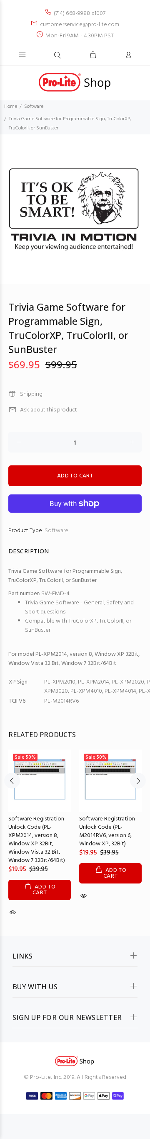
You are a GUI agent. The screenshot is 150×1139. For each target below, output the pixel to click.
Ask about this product (48, 410)
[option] (75, 209)
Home (10, 106)
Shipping (31, 394)
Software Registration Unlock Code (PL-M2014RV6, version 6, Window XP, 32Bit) (107, 831)
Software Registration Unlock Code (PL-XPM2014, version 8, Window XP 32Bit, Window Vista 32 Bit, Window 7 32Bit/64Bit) (36, 839)
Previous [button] (12, 781)
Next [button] (138, 781)
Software (33, 106)
